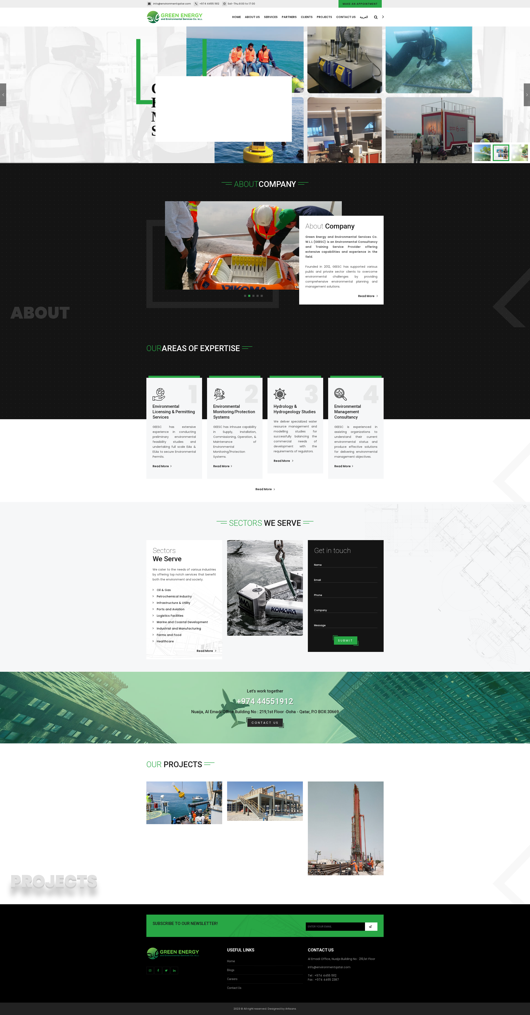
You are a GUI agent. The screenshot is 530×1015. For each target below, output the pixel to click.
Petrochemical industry (174, 596)
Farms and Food (169, 635)
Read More (366, 296)
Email (317, 580)
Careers (232, 979)
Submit (345, 640)
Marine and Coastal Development (182, 622)
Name (318, 565)
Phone (318, 595)
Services (271, 17)
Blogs (230, 970)
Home (236, 17)
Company (320, 610)
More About (165, 134)
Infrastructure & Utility (173, 603)
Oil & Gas (164, 590)
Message (320, 625)
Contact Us (346, 17)
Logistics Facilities (170, 616)
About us (252, 17)
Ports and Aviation (170, 609)
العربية (364, 17)
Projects (324, 17)
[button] (245, 296)
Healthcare (165, 641)
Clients (307, 17)
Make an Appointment (360, 4)
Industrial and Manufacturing (179, 628)
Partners (289, 17)
